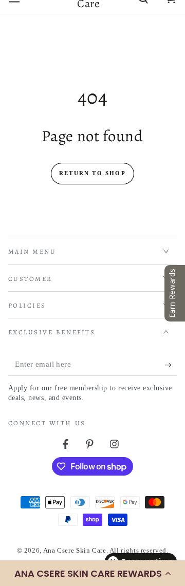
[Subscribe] (170, 364)
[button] (92, 573)
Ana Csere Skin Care (74, 550)
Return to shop (92, 173)
